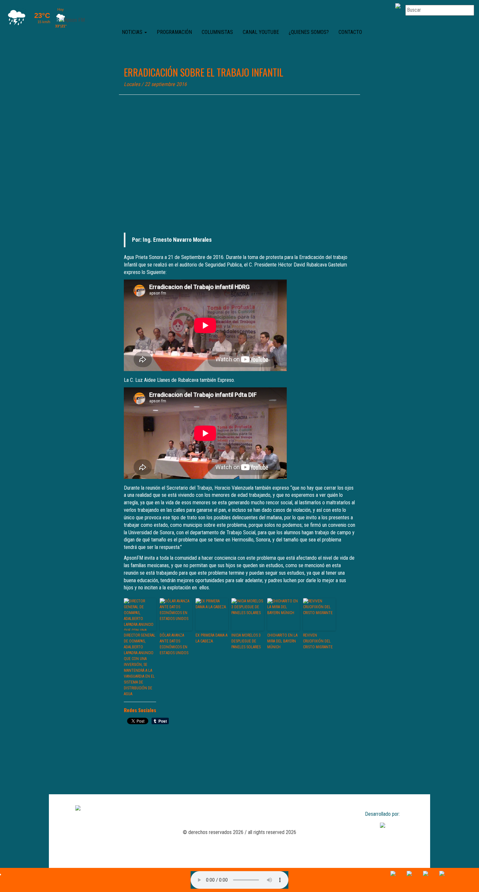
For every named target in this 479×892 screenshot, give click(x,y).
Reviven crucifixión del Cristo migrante (318, 641)
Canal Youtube (261, 32)
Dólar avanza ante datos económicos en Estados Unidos (174, 644)
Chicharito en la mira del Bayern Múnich (282, 641)
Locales (132, 84)
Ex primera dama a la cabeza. (211, 638)
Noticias (133, 32)
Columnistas (217, 32)
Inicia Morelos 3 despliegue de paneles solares (246, 641)
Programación (174, 32)
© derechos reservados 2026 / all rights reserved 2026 (239, 832)
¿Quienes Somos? (309, 32)
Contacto (350, 32)
